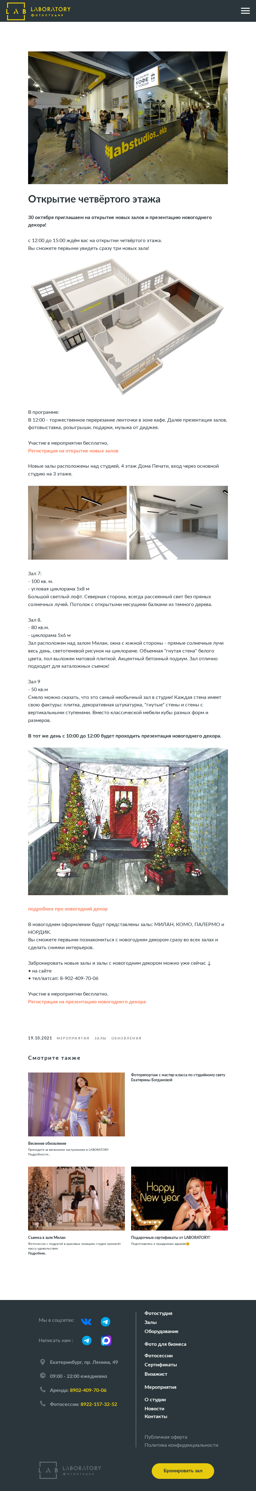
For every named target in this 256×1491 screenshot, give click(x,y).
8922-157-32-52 (99, 1404)
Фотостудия (158, 1313)
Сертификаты (161, 1364)
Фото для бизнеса (165, 1344)
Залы (151, 1322)
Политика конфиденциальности (181, 1445)
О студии (155, 1399)
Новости (154, 1408)
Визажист (156, 1374)
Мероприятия (160, 1387)
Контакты (156, 1416)
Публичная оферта (166, 1437)
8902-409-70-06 (88, 1390)
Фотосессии (159, 1355)
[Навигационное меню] (245, 11)
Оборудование (162, 1331)
